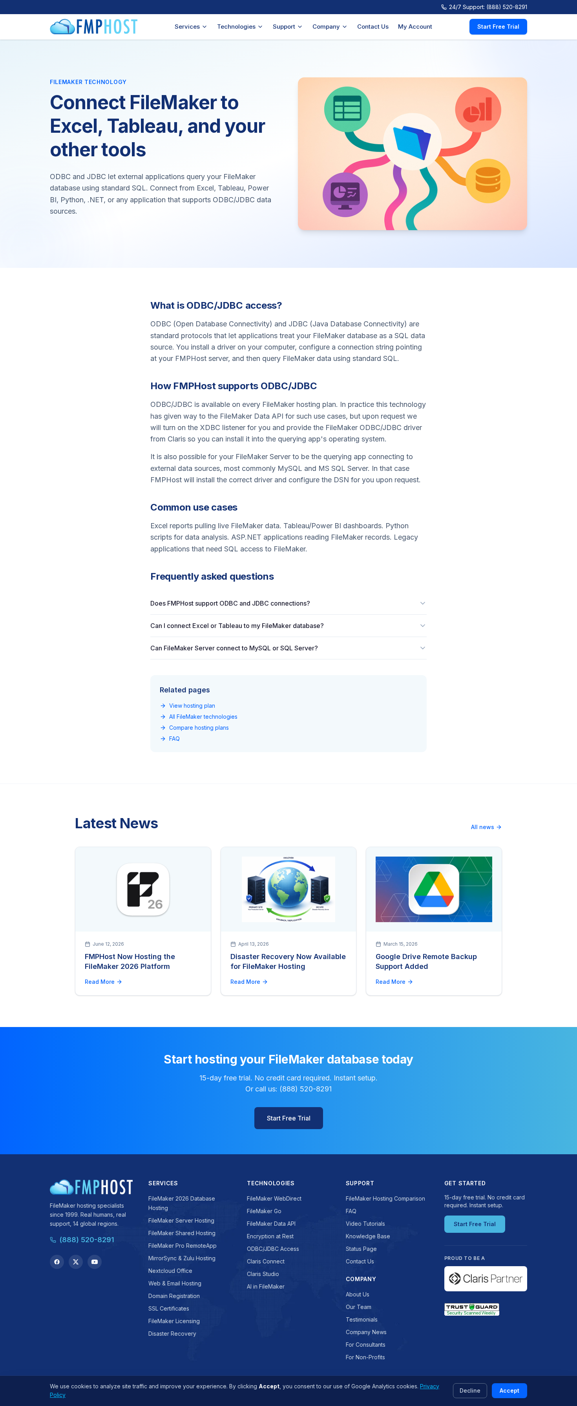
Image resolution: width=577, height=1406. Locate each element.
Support (284, 26)
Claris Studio (263, 1274)
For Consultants (365, 1344)
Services (187, 26)
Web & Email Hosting (174, 1283)
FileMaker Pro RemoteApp (182, 1245)
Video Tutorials (365, 1223)
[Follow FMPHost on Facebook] (57, 1262)
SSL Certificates (168, 1308)
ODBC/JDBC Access (273, 1248)
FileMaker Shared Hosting (181, 1233)
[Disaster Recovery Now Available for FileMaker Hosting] (288, 889)
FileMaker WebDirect (274, 1198)
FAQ (174, 738)
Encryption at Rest (270, 1236)
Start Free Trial (498, 26)
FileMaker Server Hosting (181, 1220)
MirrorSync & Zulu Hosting (181, 1258)
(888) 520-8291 (86, 1240)
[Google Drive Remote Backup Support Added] (434, 889)
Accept (509, 1390)
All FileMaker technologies (203, 716)
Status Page (361, 1248)
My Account (415, 26)
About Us (357, 1294)
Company (326, 26)
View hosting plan (192, 705)
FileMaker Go (264, 1211)
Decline (470, 1390)
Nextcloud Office (170, 1270)
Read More (100, 981)
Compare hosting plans (199, 727)
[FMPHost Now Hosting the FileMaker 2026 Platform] (143, 889)
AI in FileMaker (266, 1286)
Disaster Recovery (172, 1333)
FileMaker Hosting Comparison (385, 1198)
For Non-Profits (365, 1357)
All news (482, 827)
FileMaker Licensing (174, 1321)
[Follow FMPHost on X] (76, 1262)
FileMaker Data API (271, 1223)
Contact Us (373, 26)
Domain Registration (174, 1295)
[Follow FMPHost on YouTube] (95, 1262)
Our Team (358, 1306)
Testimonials (362, 1319)
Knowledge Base (368, 1236)
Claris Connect (266, 1261)
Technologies (236, 26)
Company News (366, 1332)
